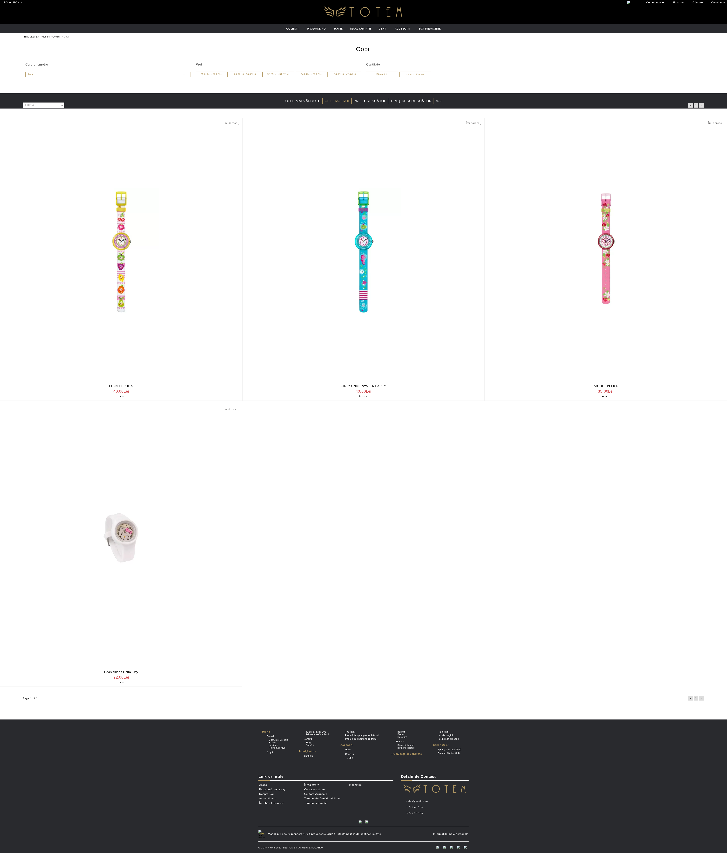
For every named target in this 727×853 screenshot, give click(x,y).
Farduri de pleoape (448, 739)
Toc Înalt (349, 731)
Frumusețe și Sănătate (406, 753)
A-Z (439, 101)
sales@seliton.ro (417, 801)
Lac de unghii (445, 735)
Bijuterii (399, 741)
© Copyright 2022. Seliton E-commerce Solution (291, 847)
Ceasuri (56, 36)
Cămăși (310, 745)
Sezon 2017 (441, 744)
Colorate (402, 737)
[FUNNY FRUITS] (121, 251)
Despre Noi (266, 793)
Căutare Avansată (315, 793)
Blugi (308, 742)
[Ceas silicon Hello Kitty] (121, 538)
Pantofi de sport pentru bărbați (362, 735)
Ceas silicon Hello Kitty (121, 672)
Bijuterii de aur (405, 745)
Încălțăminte (360, 28)
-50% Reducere (429, 28)
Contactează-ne (314, 789)
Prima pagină (30, 36)
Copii (270, 752)
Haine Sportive (277, 748)
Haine (338, 28)
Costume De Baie (278, 740)
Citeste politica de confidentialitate (358, 833)
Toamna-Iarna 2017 (317, 731)
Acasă (263, 784)
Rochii (272, 742)
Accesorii (402, 28)
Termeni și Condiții (316, 803)
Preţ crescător (370, 101)
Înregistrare (311, 784)
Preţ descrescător (411, 101)
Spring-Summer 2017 (450, 749)
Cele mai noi (337, 101)
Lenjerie (273, 745)
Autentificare (267, 798)
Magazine (355, 784)
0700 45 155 (415, 806)
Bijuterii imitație (406, 748)
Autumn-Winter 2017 (449, 753)
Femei (270, 736)
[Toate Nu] (108, 74)
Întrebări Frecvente (271, 803)
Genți (383, 28)
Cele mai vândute (303, 101)
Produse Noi (317, 28)
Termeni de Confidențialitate (322, 798)
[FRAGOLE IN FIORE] (606, 251)
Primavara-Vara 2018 (317, 734)
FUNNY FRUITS (121, 386)
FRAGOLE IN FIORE (606, 386)
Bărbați (308, 739)
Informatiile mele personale (451, 833)
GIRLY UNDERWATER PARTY (363, 386)
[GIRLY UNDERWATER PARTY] (363, 251)
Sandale (308, 756)
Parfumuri (443, 731)
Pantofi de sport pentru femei (361, 739)
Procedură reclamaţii (272, 789)
